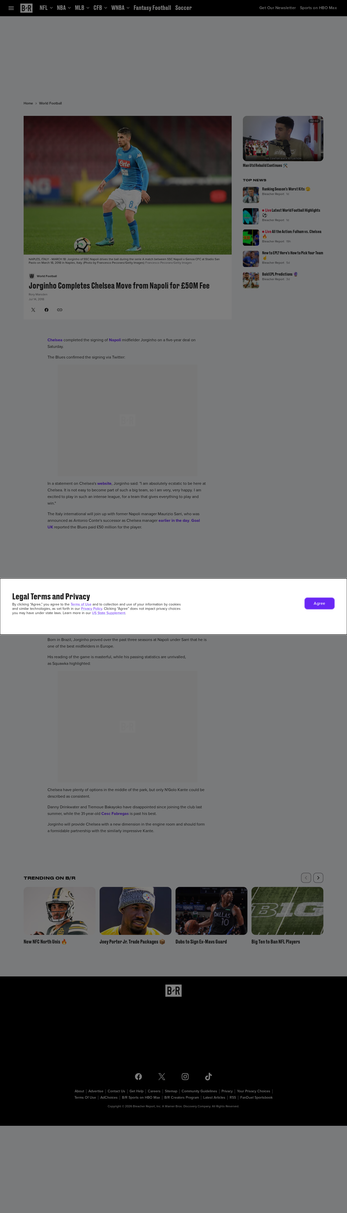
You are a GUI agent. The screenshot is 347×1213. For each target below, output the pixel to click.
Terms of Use (81, 604)
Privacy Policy (91, 608)
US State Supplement (108, 613)
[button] (319, 603)
